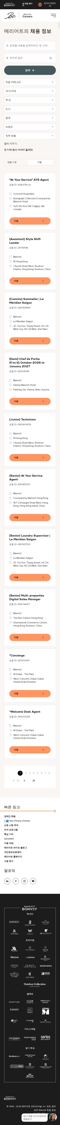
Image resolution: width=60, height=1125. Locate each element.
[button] (30, 82)
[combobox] (30, 45)
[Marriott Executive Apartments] (30, 1076)
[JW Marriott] (46, 932)
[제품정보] (53, 15)
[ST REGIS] (14, 932)
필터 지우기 (10, 143)
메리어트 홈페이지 (13, 856)
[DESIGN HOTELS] (46, 966)
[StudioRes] (16, 1068)
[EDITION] (14, 921)
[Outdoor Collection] (35, 986)
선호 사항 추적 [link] (11, 825)
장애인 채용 (10, 816)
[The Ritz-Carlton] (30, 923)
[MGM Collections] (46, 973)
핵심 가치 (8, 834)
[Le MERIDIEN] (30, 957)
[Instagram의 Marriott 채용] (24, 881)
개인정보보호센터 (12, 852)
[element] (45, 1057)
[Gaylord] (30, 977)
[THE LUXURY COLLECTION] (45, 922)
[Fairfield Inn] (14, 1009)
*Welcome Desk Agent (24, 711)
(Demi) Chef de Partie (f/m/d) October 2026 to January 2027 (26, 363)
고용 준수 (8, 861)
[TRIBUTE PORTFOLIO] (30, 966)
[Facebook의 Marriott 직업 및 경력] (16, 881)
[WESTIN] (14, 957)
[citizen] (45, 1013)
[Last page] (33, 780)
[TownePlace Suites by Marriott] (30, 1056)
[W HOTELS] (30, 932)
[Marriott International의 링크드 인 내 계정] (7, 881)
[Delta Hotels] (45, 949)
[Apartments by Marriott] (30, 1066)
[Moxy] (30, 1021)
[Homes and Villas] (45, 1066)
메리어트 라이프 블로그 (15, 847)
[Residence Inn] (14, 1056)
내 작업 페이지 (27, 4)
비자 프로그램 (11, 829)
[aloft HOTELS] (14, 1021)
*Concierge (17, 655)
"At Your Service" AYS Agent (29, 180)
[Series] (45, 1039)
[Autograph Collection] (14, 966)
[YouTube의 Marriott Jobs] (33, 881)
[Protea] (45, 1021)
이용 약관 (8, 843)
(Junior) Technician (22, 419)
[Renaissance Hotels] (45, 958)
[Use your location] (51, 58)
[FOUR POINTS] (30, 1002)
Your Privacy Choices (19, 821)
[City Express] (14, 1040)
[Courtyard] (14, 1001)
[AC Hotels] (30, 1011)
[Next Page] (24, 780)
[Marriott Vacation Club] (14, 975)
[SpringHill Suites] (46, 1002)
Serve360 (9, 838)
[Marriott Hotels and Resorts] (14, 949)
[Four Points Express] (30, 1040)
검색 (27, 70)
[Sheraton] (30, 949)
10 (18, 780)
